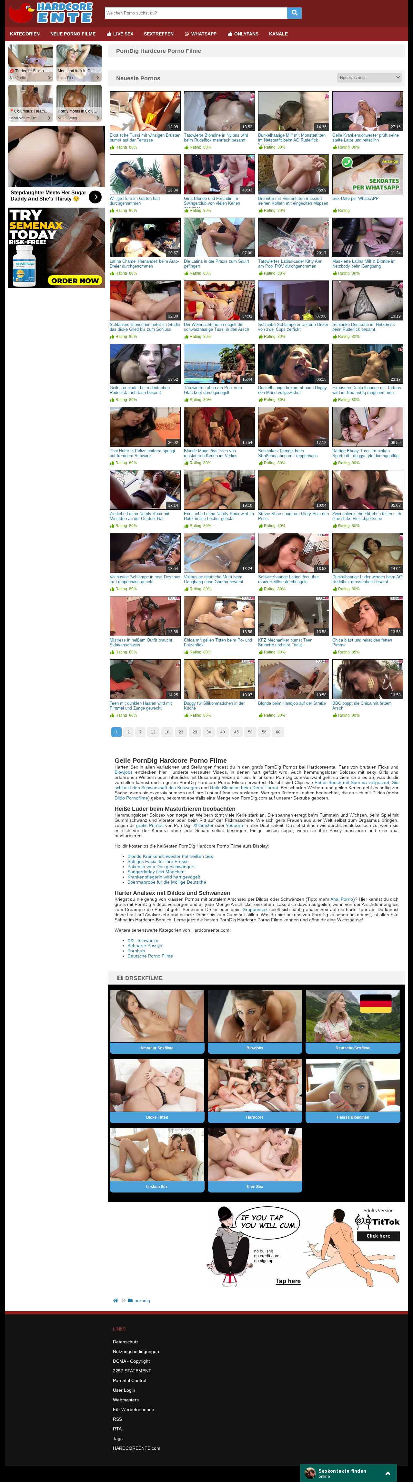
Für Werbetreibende (133, 1409)
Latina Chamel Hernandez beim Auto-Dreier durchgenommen (144, 264)
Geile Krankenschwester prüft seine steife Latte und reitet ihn (365, 137)
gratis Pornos (150, 825)
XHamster (203, 825)
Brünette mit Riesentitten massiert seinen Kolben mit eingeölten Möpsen (293, 201)
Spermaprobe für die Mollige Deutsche (166, 882)
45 (236, 732)
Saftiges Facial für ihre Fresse (158, 861)
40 (222, 732)
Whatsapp (203, 33)
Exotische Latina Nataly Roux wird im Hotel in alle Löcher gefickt (219, 516)
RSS (117, 1419)
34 (208, 732)
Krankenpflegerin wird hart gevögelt (163, 876)
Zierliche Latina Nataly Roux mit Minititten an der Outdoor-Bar (139, 516)
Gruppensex (254, 909)
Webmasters (126, 1399)
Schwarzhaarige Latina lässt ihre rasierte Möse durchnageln (288, 579)
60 (278, 732)
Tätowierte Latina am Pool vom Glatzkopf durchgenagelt (213, 390)
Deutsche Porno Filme (150, 955)
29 (195, 732)
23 (181, 732)
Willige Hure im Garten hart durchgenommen (135, 201)
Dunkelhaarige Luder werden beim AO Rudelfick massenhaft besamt (367, 579)
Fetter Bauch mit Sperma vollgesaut (352, 782)
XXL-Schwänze (142, 940)
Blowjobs (124, 772)
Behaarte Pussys (144, 945)
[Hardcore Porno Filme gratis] (53, 24)
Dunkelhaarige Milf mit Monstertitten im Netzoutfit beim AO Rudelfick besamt (292, 140)
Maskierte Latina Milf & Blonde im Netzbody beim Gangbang (364, 264)
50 (250, 732)
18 (167, 732)
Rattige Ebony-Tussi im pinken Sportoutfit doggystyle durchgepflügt (366, 453)
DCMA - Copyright (131, 1361)
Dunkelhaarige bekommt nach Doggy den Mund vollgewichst (292, 390)
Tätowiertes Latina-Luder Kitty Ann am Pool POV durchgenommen (290, 264)
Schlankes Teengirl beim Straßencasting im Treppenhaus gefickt (288, 455)
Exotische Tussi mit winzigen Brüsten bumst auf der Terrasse (145, 137)
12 (153, 732)
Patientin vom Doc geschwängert (161, 866)
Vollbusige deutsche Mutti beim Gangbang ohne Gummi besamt (213, 579)
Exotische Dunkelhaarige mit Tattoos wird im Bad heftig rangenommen (366, 390)
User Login (124, 1390)
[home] (116, 1300)
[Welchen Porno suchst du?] (294, 13)
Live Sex (122, 33)
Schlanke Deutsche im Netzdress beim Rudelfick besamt (363, 327)
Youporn (234, 825)
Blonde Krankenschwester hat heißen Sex (170, 856)
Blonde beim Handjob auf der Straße (292, 703)
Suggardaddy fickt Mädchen (156, 871)
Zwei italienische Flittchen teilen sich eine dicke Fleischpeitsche (366, 516)
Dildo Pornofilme (131, 797)
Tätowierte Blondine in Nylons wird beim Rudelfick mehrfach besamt (216, 137)
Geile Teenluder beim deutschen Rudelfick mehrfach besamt (140, 390)
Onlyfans (245, 33)
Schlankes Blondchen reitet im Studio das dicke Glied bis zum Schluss (145, 327)
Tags (118, 1438)
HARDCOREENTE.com (136, 1448)
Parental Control (129, 1380)
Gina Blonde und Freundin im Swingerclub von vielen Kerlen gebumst (212, 203)
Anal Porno (341, 899)
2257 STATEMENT (132, 1370)
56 (264, 732)
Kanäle (278, 33)
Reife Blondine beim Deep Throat (244, 787)
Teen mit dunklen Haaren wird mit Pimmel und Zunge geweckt (141, 706)
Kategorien (25, 33)
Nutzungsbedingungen (136, 1351)
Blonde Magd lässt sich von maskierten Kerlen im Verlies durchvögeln (210, 455)
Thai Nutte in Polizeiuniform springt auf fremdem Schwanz (142, 453)
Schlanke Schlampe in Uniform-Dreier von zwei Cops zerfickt (293, 327)
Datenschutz (125, 1341)
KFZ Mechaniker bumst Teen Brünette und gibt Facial (285, 642)
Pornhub (136, 950)
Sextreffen (159, 33)
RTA (117, 1428)
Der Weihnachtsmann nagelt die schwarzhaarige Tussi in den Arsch (216, 327)
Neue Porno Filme (73, 33)
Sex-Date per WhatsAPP (355, 198)
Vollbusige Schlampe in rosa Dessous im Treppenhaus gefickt (145, 579)
